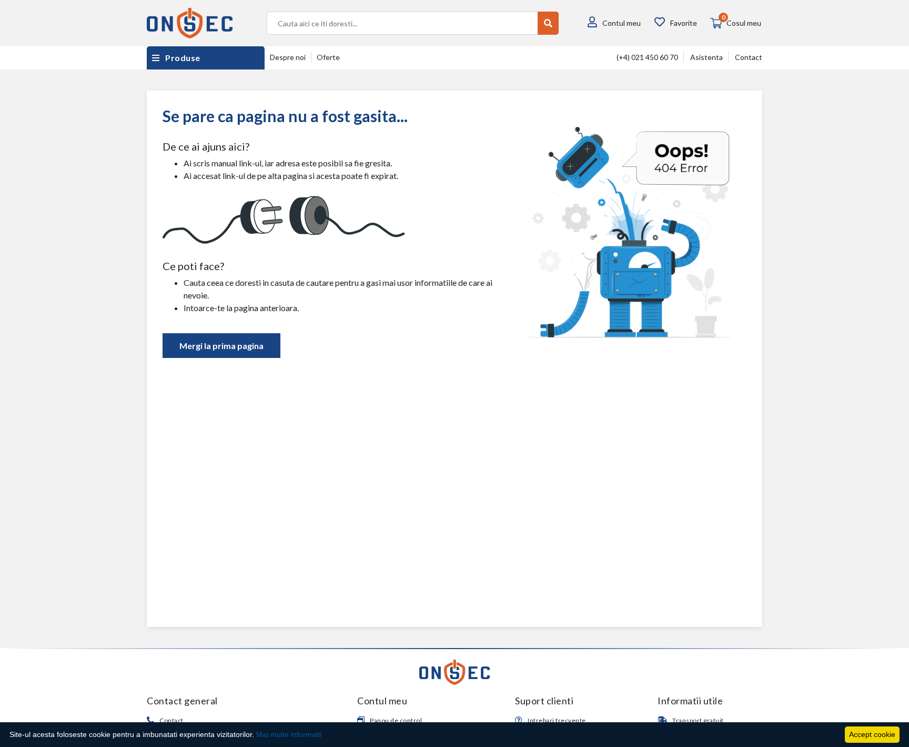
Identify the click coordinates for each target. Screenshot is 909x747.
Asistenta (706, 57)
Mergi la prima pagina (221, 346)
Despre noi (288, 57)
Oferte (328, 57)
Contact (748, 57)
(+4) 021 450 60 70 (647, 57)
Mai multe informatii (288, 734)
